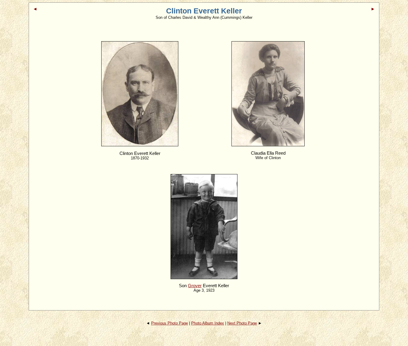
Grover (195, 285)
